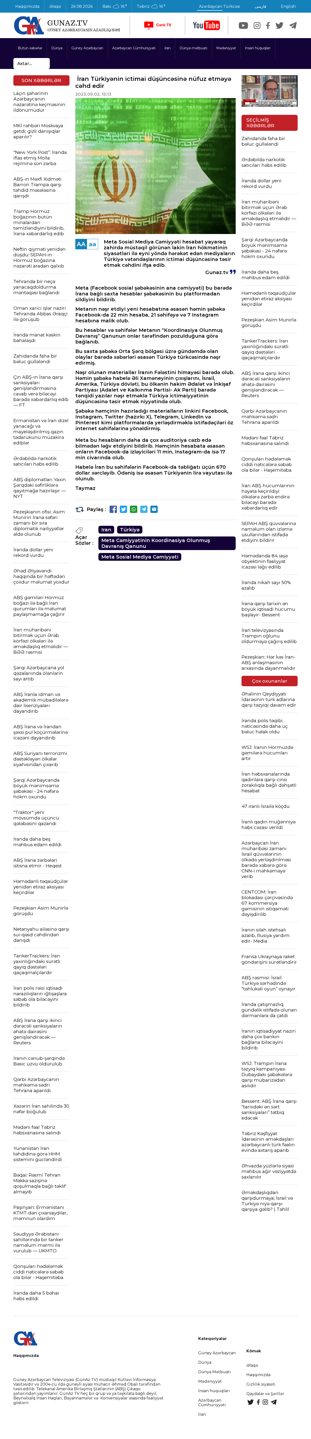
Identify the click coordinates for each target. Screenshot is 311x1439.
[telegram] (293, 25)
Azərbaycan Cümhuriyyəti (134, 48)
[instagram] (257, 25)
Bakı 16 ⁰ (115, 6)
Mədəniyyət (226, 48)
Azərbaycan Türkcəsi (219, 6)
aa (92, 244)
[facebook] (268, 25)
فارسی (260, 6)
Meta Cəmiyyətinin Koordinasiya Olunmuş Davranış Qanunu (155, 543)
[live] (157, 25)
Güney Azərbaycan (87, 48)
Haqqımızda (27, 6)
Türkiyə (129, 530)
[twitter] (279, 25)
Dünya (56, 48)
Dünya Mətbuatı (214, 1372)
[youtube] (206, 25)
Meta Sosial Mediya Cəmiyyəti (139, 557)
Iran (106, 530)
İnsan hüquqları (257, 48)
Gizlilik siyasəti (261, 1384)
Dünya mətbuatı (193, 48)
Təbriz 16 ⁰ (151, 6)
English (288, 6)
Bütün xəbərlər (30, 48)
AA (81, 244)
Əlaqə (55, 6)
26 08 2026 (82, 6)
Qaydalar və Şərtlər (265, 1393)
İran (167, 48)
